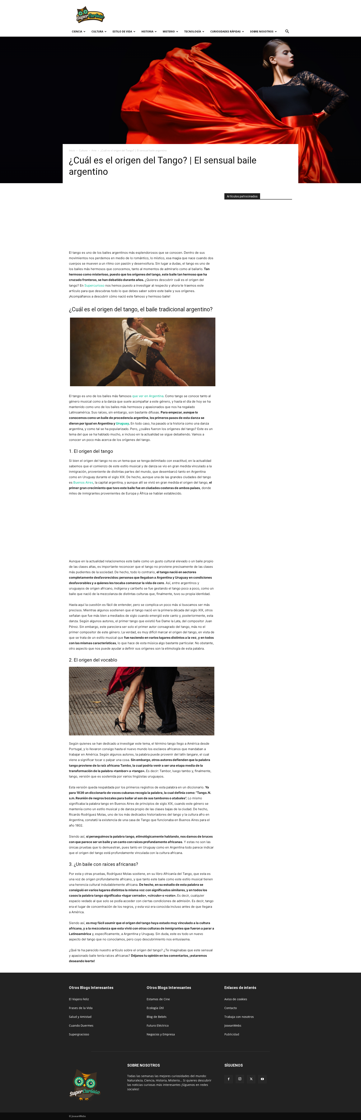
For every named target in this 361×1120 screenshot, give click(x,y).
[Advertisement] (216, 15)
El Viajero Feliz (79, 999)
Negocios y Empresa (161, 1034)
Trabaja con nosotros (239, 1017)
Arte (94, 150)
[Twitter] (251, 1079)
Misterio (169, 31)
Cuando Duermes (81, 1025)
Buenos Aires (83, 482)
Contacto (230, 1008)
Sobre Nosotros (261, 31)
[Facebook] (228, 1079)
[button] (287, 32)
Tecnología (192, 31)
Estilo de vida (122, 31)
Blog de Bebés (157, 1017)
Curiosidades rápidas (225, 31)
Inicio (72, 150)
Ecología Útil (155, 1008)
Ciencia (77, 31)
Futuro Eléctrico (158, 1025)
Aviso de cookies (235, 999)
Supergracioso (79, 1034)
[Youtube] (262, 1079)
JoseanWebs (232, 1025)
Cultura (97, 31)
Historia (147, 31)
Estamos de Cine (158, 999)
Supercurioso (94, 285)
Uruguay (122, 423)
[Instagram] (240, 1079)
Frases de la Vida (81, 1008)
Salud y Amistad (80, 1017)
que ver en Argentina (147, 396)
